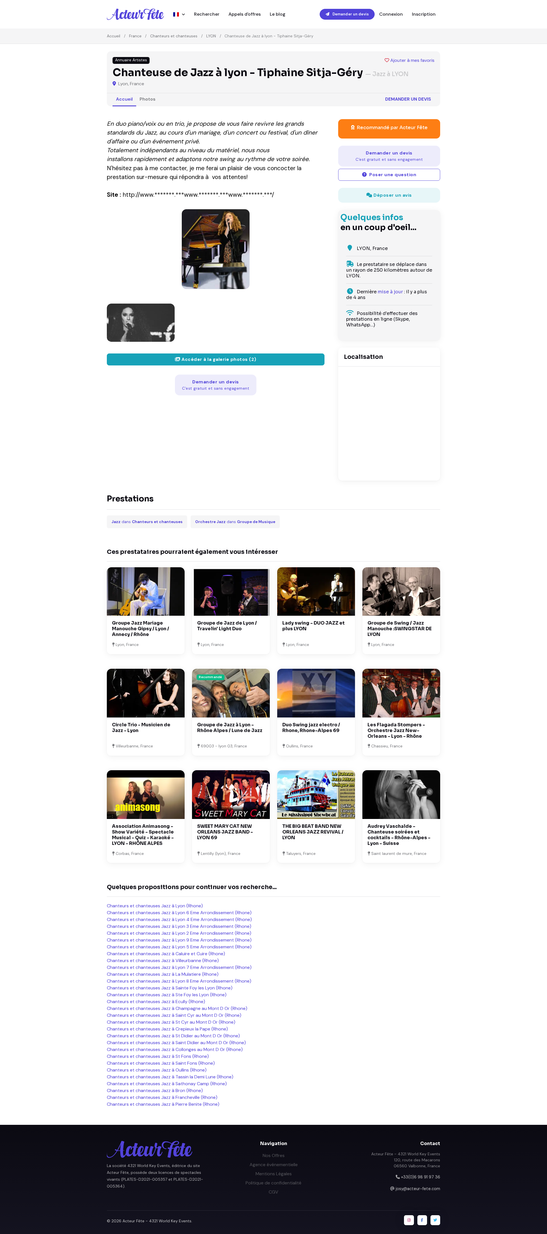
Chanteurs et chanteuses (173, 35)
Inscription (424, 14)
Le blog (277, 14)
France (135, 35)
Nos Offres (274, 1155)
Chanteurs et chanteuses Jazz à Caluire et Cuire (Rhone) (166, 954)
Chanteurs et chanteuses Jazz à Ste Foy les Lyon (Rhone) (166, 995)
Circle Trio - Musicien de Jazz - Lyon (141, 727)
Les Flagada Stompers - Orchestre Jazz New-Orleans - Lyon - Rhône (396, 730)
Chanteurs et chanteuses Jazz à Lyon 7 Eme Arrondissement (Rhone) (179, 967)
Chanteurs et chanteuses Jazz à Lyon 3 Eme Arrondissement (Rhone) (179, 926)
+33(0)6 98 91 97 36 (420, 1177)
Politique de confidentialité (273, 1183)
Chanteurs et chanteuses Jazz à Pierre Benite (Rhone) (163, 1104)
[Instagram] (409, 1220)
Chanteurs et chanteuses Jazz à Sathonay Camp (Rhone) (167, 1084)
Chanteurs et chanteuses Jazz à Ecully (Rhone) (156, 1002)
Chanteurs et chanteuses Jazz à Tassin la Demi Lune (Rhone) (170, 1077)
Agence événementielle (274, 1165)
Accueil (113, 35)
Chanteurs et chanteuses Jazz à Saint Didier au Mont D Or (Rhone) (176, 1043)
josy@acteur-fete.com (418, 1188)
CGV (273, 1192)
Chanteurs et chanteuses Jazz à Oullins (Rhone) (157, 1070)
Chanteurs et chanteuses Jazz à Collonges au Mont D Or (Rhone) (175, 1049)
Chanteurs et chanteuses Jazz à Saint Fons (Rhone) (161, 1063)
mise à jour (390, 292)
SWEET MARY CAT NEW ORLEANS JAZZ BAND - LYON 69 (225, 832)
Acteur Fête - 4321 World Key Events (157, 1220)
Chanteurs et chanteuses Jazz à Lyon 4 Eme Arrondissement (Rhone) (179, 919)
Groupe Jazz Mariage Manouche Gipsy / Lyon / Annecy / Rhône (140, 628)
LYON (211, 35)
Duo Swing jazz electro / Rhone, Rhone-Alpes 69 (311, 727)
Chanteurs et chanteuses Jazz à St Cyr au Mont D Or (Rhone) (171, 1022)
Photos (148, 99)
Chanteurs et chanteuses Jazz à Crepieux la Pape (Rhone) (167, 1029)
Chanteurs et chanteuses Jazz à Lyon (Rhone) (155, 906)
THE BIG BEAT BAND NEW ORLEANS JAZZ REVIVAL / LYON (313, 832)
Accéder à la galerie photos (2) (218, 359)
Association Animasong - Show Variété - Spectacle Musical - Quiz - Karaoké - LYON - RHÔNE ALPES (143, 834)
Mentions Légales (274, 1174)
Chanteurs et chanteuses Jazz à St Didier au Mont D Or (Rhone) (173, 1036)
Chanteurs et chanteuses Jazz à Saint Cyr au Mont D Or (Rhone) (174, 1015)
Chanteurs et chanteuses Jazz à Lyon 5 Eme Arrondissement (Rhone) (179, 947)
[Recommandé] (231, 693)
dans (147, 521)
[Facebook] (422, 1220)
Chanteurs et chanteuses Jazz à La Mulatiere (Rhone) (163, 974)
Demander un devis (350, 14)
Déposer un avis (392, 195)
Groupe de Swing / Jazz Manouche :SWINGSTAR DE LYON (400, 628)
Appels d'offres (244, 14)
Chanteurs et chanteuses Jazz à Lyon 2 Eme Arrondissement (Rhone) (179, 933)
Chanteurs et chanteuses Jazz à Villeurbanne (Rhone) (163, 960)
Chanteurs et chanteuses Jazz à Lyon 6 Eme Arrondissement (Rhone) (179, 913)
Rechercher (206, 14)
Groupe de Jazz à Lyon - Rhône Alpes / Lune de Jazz (229, 727)
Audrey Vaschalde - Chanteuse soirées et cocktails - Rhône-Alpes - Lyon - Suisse (399, 834)
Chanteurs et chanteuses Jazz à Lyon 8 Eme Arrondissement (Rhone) (179, 981)
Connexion (391, 14)
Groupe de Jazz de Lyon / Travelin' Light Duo (227, 626)
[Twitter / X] (435, 1220)
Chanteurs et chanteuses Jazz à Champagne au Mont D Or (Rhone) (177, 1008)
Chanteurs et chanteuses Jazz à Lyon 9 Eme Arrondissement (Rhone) (179, 940)
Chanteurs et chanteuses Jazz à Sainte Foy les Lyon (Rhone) (169, 988)
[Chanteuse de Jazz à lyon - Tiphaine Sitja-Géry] (216, 249)
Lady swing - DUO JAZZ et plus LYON (313, 626)
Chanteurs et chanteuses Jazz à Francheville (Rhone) (162, 1097)
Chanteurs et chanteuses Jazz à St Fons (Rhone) (158, 1056)
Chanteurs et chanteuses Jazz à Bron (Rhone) (155, 1090)
